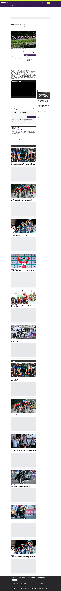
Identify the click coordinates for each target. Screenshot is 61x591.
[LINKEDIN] (19, 129)
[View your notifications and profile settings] (56, 3)
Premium (29, 5)
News (15, 5)
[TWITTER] (16, 129)
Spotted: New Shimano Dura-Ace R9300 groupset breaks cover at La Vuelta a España (43, 118)
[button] (58, 2)
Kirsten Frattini (17, 24)
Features (43, 5)
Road (19, 20)
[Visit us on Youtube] (43, 2)
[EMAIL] (21, 129)
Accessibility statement (15, 585)
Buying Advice (38, 5)
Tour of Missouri (23, 20)
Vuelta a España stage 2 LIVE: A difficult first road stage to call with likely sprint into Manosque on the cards (44, 101)
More (47, 5)
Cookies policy (42, 583)
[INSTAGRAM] (17, 129)
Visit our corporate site (41, 577)
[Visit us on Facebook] (40, 2)
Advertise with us (32, 585)
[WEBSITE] (20, 129)
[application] (23, 89)
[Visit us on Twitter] (41, 2)
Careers (22, 585)
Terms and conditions (15, 583)
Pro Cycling (13, 20)
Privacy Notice (14, 120)
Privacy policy (32, 583)
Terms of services (22, 119)
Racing (18, 5)
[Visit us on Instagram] (42, 2)
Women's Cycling (24, 5)
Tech (33, 5)
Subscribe (48, 2)
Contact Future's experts (24, 583)
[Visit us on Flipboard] (45, 2)
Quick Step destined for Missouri (29, 61)
